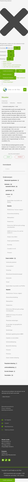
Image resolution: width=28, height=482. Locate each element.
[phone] (6, 460)
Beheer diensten (7, 63)
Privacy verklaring (6, 408)
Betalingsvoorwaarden (7, 410)
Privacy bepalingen (8, 82)
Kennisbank (5, 103)
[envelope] (3, 460)
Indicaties (12, 103)
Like (8, 157)
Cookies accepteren (8, 71)
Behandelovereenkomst (8, 406)
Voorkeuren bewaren (8, 77)
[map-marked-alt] (9, 460)
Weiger (20, 71)
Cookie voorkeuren (7, 480)
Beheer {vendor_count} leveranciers (12, 65)
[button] (14, 22)
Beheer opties (6, 61)
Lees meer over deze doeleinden (11, 66)
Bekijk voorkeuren (7, 74)
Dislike (20, 157)
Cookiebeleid (6, 80)
